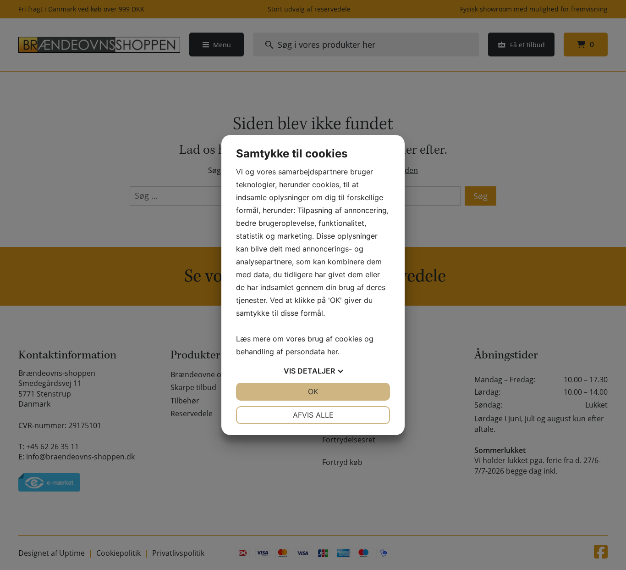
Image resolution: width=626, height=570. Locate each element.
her (332, 351)
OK (313, 391)
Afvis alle (313, 414)
